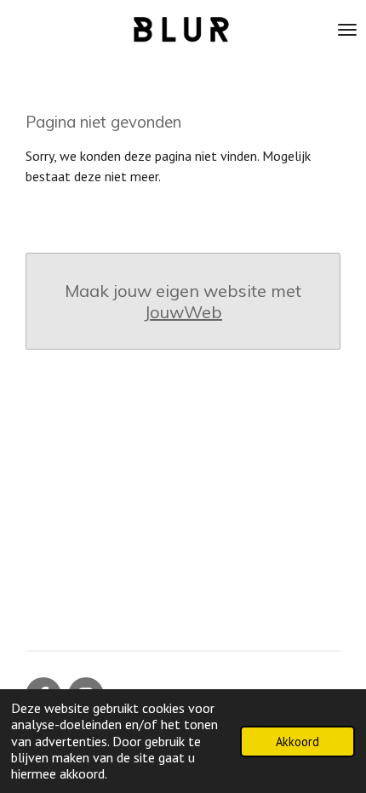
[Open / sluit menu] (347, 30)
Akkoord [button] (297, 741)
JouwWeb (183, 311)
